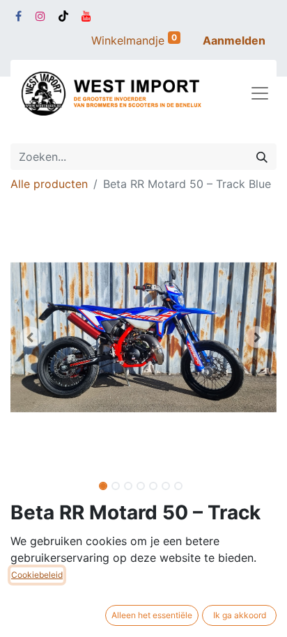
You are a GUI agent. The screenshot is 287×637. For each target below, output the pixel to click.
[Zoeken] (262, 156)
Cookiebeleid (37, 574)
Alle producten (49, 184)
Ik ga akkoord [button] (239, 615)
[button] (30, 336)
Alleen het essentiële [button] (151, 615)
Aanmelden (234, 40)
